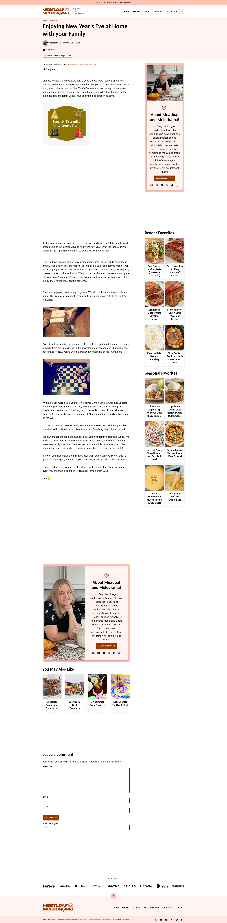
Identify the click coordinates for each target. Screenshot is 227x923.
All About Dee (139, 907)
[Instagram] (93, 653)
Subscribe (159, 11)
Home (126, 11)
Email (46, 807)
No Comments (50, 50)
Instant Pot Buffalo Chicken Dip (174, 496)
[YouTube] (98, 653)
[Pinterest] (114, 653)
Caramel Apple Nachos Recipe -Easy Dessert (175, 453)
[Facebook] (103, 653)
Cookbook (172, 11)
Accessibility (107, 920)
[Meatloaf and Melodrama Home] (63, 11)
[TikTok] (119, 653)
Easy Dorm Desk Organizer (75, 705)
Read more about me (106, 646)
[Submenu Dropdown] (141, 11)
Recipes (136, 11)
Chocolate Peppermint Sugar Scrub (52, 705)
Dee (60, 43)
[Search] (181, 11)
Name (46, 797)
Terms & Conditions (95, 920)
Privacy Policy (82, 920)
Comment (48, 767)
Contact (180, 907)
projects (53, 20)
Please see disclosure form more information (81, 64)
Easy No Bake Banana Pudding (154, 356)
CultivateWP (125, 920)
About (148, 11)
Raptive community (118, 3)
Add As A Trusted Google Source (59, 56)
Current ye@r (50, 824)
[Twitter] (109, 653)
